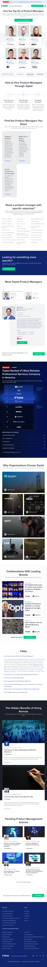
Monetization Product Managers (23, 231)
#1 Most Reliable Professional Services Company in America (30, 1)
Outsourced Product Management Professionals (34, 937)
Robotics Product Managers (37, 232)
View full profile (11, 31)
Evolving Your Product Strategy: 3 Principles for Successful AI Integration (12, 844)
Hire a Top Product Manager (23, 20)
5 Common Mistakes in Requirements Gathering (32, 844)
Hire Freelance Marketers (7, 915)
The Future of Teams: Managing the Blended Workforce (20, 751)
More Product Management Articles (23, 882)
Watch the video (11, 490)
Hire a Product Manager (37, 5)
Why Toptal (26, 911)
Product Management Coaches (37, 223)
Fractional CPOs (20, 221)
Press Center (27, 915)
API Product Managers (7, 221)
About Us (26, 920)
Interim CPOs (19, 226)
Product (6, 841)
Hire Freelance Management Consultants (10, 918)
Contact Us (26, 913)
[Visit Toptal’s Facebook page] (40, 956)
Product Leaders (34, 221)
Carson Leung (9, 60)
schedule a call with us (10, 671)
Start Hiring (39, 354)
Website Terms (31, 961)
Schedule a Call (8, 269)
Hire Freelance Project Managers (9, 920)
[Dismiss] (44, 1)
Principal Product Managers (22, 237)
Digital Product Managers (7, 237)
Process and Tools (13, 841)
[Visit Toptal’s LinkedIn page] (33, 956)
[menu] (45, 6)
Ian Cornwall (21, 38)
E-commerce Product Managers (8, 239)
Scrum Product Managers (36, 235)
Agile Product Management (22, 334)
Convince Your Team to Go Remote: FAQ (18, 797)
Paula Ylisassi (34, 38)
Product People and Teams (10, 869)
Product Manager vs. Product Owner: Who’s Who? (11, 872)
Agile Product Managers (7, 219)
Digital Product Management (22, 332)
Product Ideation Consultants (37, 219)
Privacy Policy (24, 961)
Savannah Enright (22, 60)
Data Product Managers (7, 235)
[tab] (12, 295)
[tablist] (23, 297)
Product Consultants (21, 239)
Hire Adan (22, 342)
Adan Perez (20, 307)
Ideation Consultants (21, 223)
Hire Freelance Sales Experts (8, 925)
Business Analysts (6, 230)
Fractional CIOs (20, 219)
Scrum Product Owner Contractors (31, 948)
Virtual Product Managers (36, 239)
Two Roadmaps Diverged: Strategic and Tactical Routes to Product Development (34, 871)
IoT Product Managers (21, 228)
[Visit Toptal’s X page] (36, 956)
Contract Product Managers (8, 232)
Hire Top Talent (29, 637)
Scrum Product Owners (36, 237)
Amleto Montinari (9, 38)
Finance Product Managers (7, 242)
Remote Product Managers (36, 230)
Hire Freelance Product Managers (9, 922)
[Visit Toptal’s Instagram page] (43, 956)
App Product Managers (7, 223)
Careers (26, 918)
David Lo (33, 60)
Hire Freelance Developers (7, 911)
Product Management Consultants (31, 943)
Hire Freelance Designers (7, 913)
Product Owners (31, 332)
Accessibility (37, 961)
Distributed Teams (17, 747)
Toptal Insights (7, 747)
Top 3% (16, 11)
